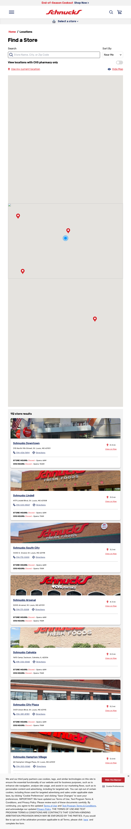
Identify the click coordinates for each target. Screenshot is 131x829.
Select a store (67, 21)
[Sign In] (119, 12)
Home (12, 31)
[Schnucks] (64, 12)
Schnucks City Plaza (26, 704)
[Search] (111, 12)
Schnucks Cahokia (24, 652)
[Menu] (11, 12)
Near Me (109, 54)
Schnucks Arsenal (24, 600)
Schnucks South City (26, 547)
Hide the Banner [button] (113, 780)
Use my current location (25, 69)
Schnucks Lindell (23, 495)
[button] (113, 786)
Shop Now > (81, 2)
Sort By (107, 48)
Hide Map (117, 69)
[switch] (119, 62)
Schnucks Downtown (26, 443)
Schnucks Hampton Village (30, 757)
